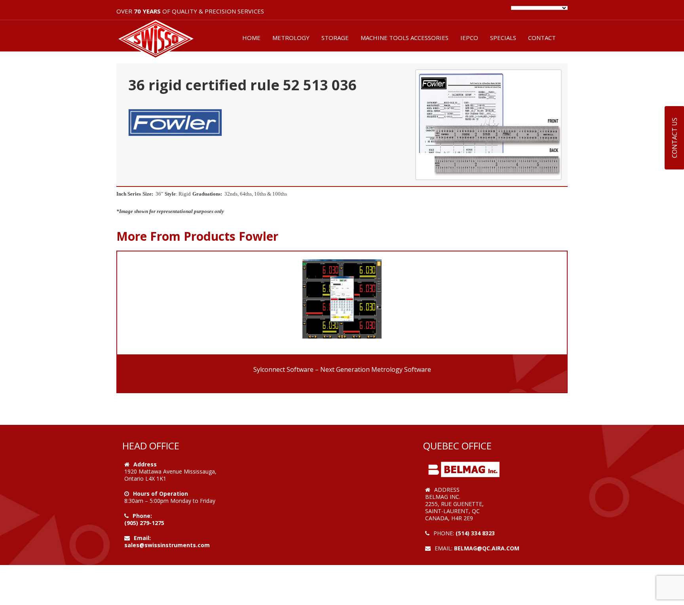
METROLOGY (291, 38)
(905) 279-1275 (144, 523)
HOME (251, 38)
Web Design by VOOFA (456, 555)
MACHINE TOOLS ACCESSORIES (404, 38)
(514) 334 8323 (475, 533)
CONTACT (542, 38)
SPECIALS (503, 38)
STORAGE (335, 38)
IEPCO (469, 38)
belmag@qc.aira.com (486, 548)
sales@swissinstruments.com (167, 545)
